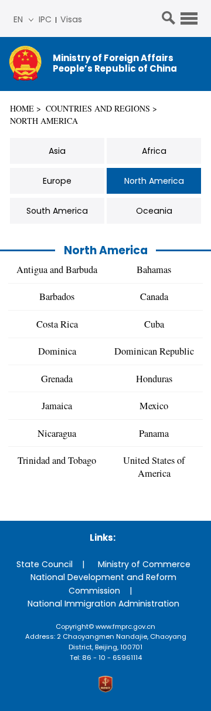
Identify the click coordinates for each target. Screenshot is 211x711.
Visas (71, 19)
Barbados (56, 296)
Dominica (57, 351)
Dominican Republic (154, 351)
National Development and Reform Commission (103, 584)
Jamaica (57, 405)
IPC (45, 19)
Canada (154, 296)
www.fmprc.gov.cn (125, 626)
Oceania (154, 211)
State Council (44, 564)
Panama (154, 433)
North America (44, 120)
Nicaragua (57, 433)
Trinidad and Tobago (57, 460)
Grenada (57, 378)
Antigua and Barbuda (56, 269)
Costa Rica (57, 324)
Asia (57, 151)
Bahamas (154, 269)
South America (57, 211)
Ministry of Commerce (144, 564)
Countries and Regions (98, 108)
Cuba (154, 324)
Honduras (154, 378)
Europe (57, 181)
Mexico (153, 405)
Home (22, 108)
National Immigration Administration (103, 603)
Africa (154, 151)
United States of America (154, 467)
